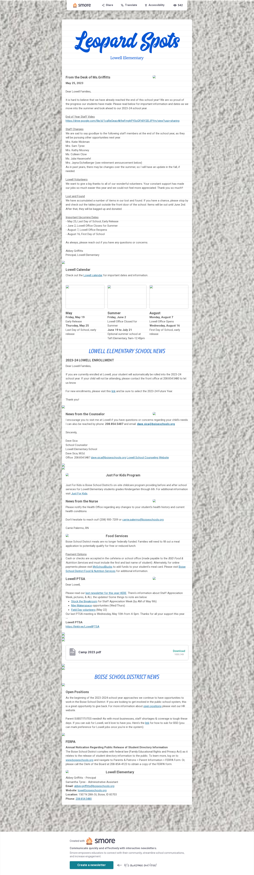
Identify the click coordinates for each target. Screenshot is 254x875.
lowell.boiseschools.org (92, 790)
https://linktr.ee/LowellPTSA (82, 626)
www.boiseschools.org (79, 760)
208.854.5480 (84, 798)
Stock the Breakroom (84, 601)
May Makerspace (81, 605)
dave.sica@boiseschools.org (156, 424)
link (113, 391)
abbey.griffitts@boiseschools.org (94, 786)
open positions (152, 706)
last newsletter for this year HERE (106, 593)
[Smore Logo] (82, 5)
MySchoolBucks (102, 566)
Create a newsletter (91, 865)
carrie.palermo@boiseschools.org (143, 519)
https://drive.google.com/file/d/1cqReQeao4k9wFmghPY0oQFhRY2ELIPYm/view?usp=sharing (122, 120)
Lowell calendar (92, 275)
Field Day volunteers (83, 609)
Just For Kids (79, 493)
